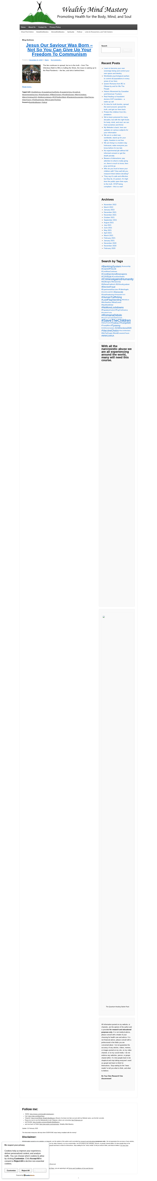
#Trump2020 (125, 323)
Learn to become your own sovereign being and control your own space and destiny (116, 70)
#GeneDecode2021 (107, 292)
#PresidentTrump (106, 312)
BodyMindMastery (42, 32)
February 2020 (109, 248)
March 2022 (108, 207)
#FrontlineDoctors (68, 95)
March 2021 (108, 235)
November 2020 (110, 246)
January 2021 (109, 241)
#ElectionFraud (108, 287)
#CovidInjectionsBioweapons (114, 274)
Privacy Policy (55, 27)
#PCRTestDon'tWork (59, 97)
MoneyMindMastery (57, 32)
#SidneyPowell (105, 323)
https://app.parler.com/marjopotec (49, 1124)
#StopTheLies (89, 97)
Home (23, 27)
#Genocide (118, 292)
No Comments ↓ (56, 60)
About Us (31, 27)
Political (79, 32)
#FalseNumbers (44, 95)
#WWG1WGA (107, 335)
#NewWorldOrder (107, 305)
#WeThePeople (106, 333)
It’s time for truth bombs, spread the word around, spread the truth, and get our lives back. (116, 106)
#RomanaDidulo (111, 315)
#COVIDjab (106, 277)
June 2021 (108, 228)
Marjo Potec (50, 1168)
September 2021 (110, 220)
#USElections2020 (123, 328)
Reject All (26, 1170)
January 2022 (109, 210)
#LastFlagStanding (111, 299)
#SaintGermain (117, 317)
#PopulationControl (108, 310)
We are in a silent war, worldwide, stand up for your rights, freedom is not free (115, 137)
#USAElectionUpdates (108, 328)
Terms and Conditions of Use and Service (80, 1168)
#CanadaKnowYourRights (50, 92)
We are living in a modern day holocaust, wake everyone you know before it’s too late (115, 145)
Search (104, 46)
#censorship (126, 266)
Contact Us (42, 27)
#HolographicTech (119, 294)
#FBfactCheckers (55, 95)
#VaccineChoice (110, 330)
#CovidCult (76, 92)
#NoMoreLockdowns (45, 97)
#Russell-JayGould (107, 317)
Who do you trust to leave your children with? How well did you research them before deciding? (116, 171)
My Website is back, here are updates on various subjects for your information (116, 129)
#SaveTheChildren (27, 32)
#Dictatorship (116, 282)
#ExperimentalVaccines (30, 95)
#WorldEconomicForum (121, 333)
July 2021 (107, 225)
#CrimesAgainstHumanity (117, 279)
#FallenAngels (124, 289)
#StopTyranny (26, 100)
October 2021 (109, 217)
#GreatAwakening (107, 295)
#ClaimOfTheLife (108, 269)
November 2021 (110, 215)
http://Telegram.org (77, 1120)
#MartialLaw (125, 299)
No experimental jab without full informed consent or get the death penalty (116, 153)
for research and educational (87, 1141)
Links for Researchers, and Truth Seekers (99, 32)
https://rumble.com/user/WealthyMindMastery (46, 1122)
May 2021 (108, 230)
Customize (11, 1170)
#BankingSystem (111, 266)
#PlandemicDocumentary (75, 97)
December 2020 (110, 243)
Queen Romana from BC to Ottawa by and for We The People (114, 86)
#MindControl (116, 302)
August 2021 (109, 223)
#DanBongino (106, 282)
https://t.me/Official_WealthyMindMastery (43, 1118)
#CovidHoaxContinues (109, 271)
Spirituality (70, 32)
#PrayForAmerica (121, 310)
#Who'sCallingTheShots (53, 100)
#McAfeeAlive (106, 302)
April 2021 (108, 233)
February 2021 (109, 238)
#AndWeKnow (36, 92)
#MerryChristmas (80, 95)
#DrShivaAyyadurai (122, 284)
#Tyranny (115, 325)
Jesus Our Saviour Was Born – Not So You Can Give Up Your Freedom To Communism (59, 50)
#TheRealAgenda (38, 100)
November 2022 (110, 205)
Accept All (40, 1170)
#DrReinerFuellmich (108, 284)
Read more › (27, 87)
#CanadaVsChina (66, 92)
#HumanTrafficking (111, 297)
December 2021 (110, 212)
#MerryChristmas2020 (29, 97)
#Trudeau (115, 323)
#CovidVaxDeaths (118, 277)
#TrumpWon (105, 325)
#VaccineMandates (125, 330)
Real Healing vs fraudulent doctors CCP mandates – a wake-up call (114, 99)
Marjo (47, 60)
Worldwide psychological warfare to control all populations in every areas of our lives (116, 78)
